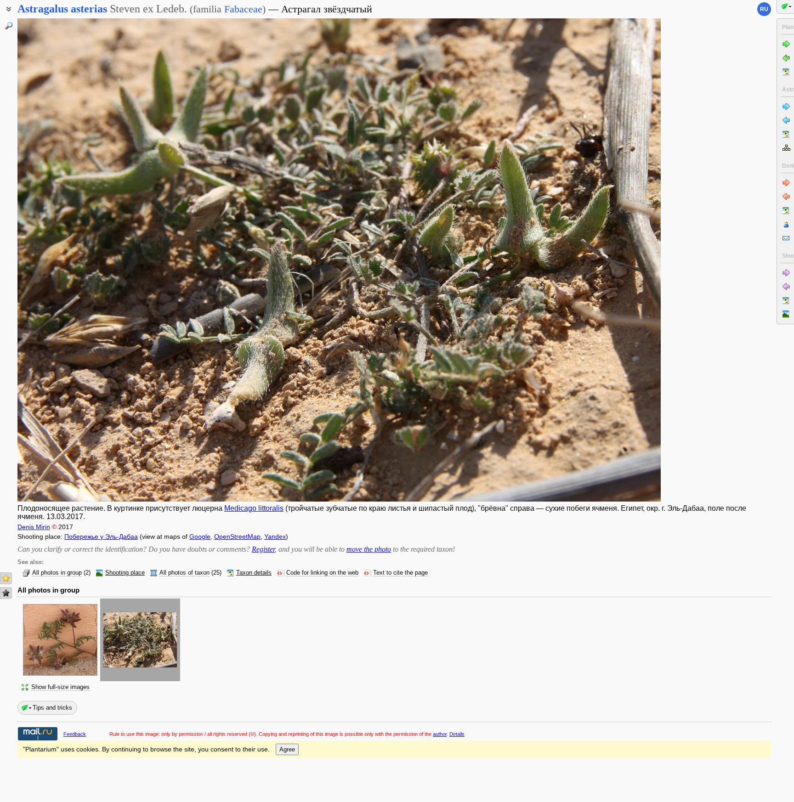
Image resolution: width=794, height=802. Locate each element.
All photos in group (57, 573)
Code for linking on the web (322, 573)
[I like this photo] (6, 578)
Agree (287, 749)
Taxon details (254, 573)
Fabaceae (243, 9)
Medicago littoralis (254, 508)
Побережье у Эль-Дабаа (101, 536)
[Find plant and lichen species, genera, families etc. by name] (9, 26)
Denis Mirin (33, 527)
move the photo (368, 549)
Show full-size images (60, 687)
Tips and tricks (52, 707)
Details (457, 734)
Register (263, 549)
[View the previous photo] (84, 260)
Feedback (74, 734)
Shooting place (125, 573)
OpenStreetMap (237, 536)
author (440, 734)
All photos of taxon (184, 573)
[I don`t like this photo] (6, 593)
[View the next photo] (594, 260)
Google (199, 536)
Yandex (275, 536)
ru (764, 9)
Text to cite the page (400, 573)
